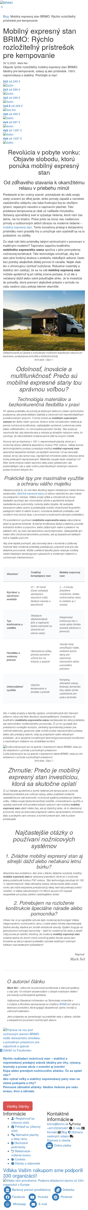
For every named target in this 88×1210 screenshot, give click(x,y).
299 (11, 89)
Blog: (6, 16)
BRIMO (63, 1004)
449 (13, 106)
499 (11, 114)
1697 (12, 138)
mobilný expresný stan (17, 227)
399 (11, 98)
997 (11, 122)
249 (11, 81)
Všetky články (18, 1106)
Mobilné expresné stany (30, 493)
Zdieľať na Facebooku (16, 1050)
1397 (12, 130)
